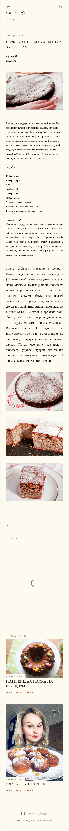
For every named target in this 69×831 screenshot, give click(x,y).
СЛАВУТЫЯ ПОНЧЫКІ (26, 784)
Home (11, 20)
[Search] (61, 5)
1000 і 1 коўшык (19, 13)
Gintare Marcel (44, 820)
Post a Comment (24, 692)
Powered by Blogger (37, 813)
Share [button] (9, 525)
